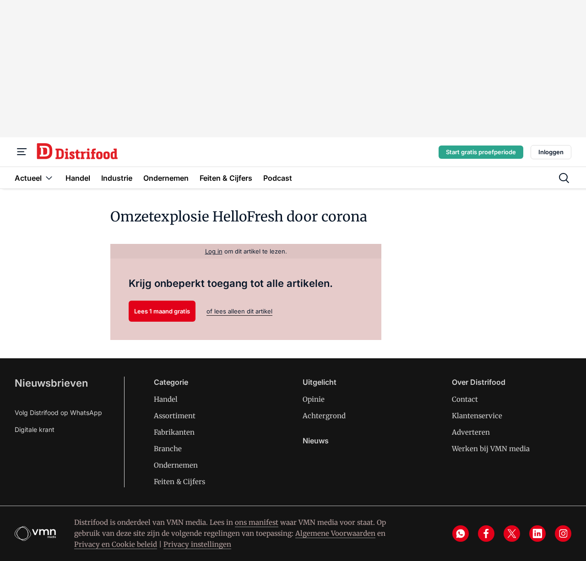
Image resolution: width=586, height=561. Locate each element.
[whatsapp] (460, 533)
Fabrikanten (174, 432)
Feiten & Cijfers (179, 481)
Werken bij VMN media (491, 448)
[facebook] (486, 533)
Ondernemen (176, 465)
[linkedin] (537, 533)
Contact (465, 399)
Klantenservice (477, 415)
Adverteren (471, 432)
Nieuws (316, 440)
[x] (512, 533)
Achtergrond (324, 415)
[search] (564, 178)
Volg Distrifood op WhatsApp (58, 412)
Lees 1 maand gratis (162, 311)
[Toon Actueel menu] (48, 178)
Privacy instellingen (197, 544)
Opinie (314, 399)
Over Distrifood (478, 382)
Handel (166, 399)
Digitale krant (34, 429)
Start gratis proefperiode (481, 152)
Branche (168, 448)
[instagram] (563, 533)
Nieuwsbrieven (51, 383)
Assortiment (174, 415)
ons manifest (256, 522)
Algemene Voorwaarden (335, 533)
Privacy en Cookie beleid (115, 544)
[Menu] (22, 152)
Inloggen (551, 152)
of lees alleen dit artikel (239, 311)
